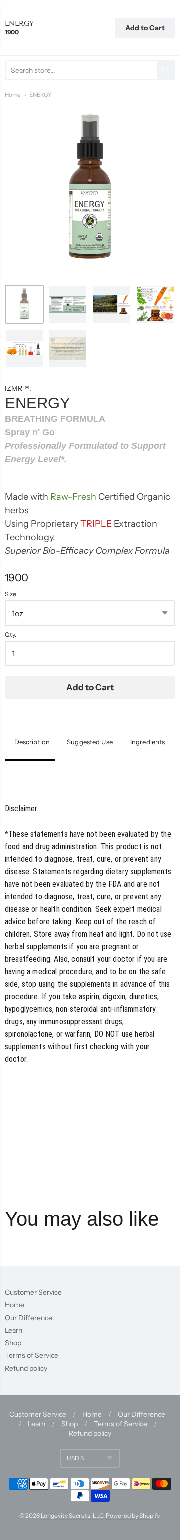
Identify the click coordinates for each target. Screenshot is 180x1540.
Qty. (10, 634)
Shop (13, 1342)
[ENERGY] (24, 304)
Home (12, 94)
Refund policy (26, 1368)
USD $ (75, 1458)
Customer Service (33, 1292)
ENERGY (41, 94)
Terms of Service (31, 1355)
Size (10, 594)
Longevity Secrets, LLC (72, 1515)
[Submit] (166, 70)
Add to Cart (90, 687)
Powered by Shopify (133, 1515)
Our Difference (28, 1317)
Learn (13, 1330)
